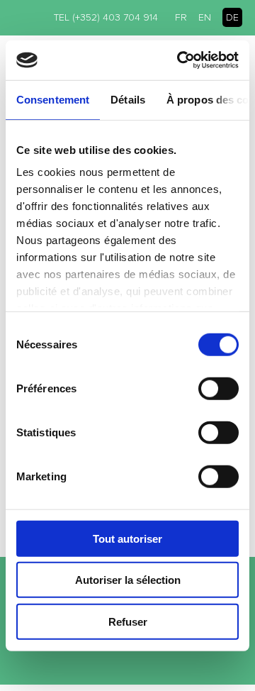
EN (204, 17)
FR (181, 17)
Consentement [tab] (52, 99)
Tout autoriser (127, 538)
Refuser (127, 621)
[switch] (218, 388)
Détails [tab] (127, 99)
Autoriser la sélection (128, 580)
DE (232, 17)
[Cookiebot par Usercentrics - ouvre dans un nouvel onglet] (180, 60)
